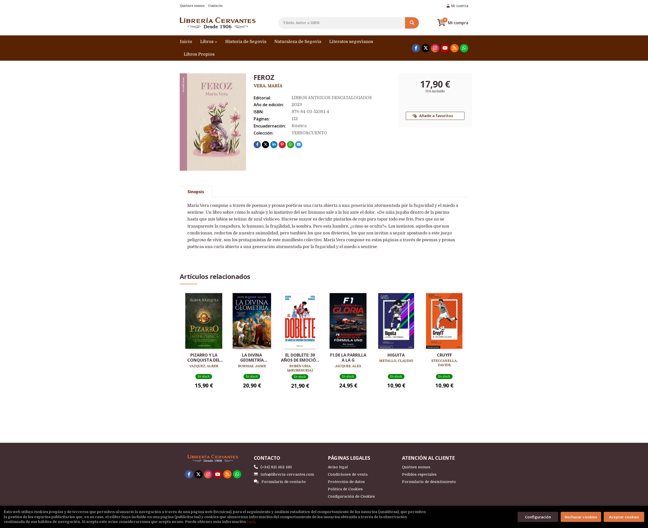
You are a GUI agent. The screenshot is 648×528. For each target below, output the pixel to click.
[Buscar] (412, 23)
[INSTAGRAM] (435, 48)
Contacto (215, 6)
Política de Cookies (345, 489)
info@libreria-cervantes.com (287, 474)
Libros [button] (207, 41)
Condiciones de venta (348, 474)
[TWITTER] (425, 48)
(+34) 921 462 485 (276, 467)
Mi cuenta (459, 5)
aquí (251, 522)
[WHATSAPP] (464, 48)
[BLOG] (454, 48)
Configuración (538, 516)
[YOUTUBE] (445, 48)
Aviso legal (338, 467)
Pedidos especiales (419, 474)
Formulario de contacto (283, 482)
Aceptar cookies (624, 516)
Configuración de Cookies (351, 496)
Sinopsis (196, 191)
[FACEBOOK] (416, 48)
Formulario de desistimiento (429, 482)
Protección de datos (346, 482)
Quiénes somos (192, 6)
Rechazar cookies (581, 516)
